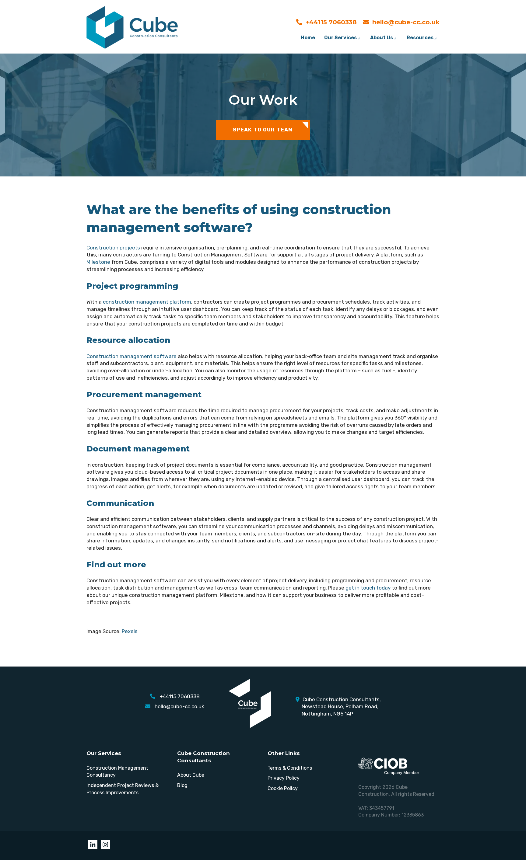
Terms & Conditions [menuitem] (290, 768)
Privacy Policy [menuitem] (284, 778)
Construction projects (113, 248)
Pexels (130, 631)
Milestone (98, 262)
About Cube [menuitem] (190, 775)
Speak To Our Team (263, 130)
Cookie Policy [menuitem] (283, 788)
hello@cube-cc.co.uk (406, 22)
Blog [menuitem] (182, 785)
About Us (381, 37)
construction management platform (147, 302)
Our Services (340, 37)
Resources (420, 37)
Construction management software (131, 356)
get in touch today (368, 588)
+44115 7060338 (331, 22)
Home (308, 37)
